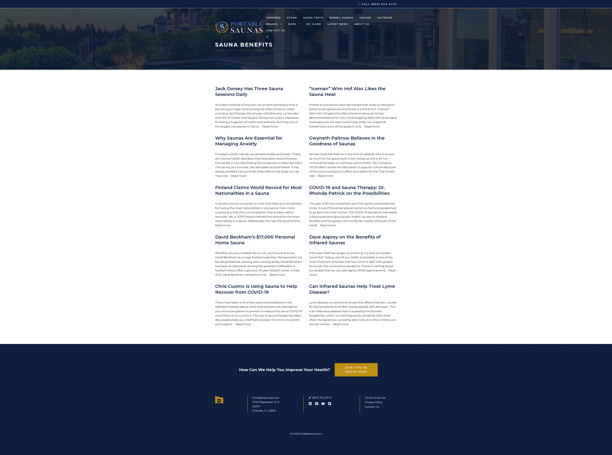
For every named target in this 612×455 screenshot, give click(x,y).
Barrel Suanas (341, 17)
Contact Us (275, 30)
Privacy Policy (373, 402)
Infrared (273, 17)
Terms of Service (375, 397)
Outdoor (384, 17)
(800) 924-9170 (384, 4)
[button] (267, 37)
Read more (270, 126)
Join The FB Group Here (356, 369)
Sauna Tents (313, 17)
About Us (361, 24)
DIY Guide (313, 24)
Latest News (338, 24)
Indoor (365, 17)
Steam (292, 17)
